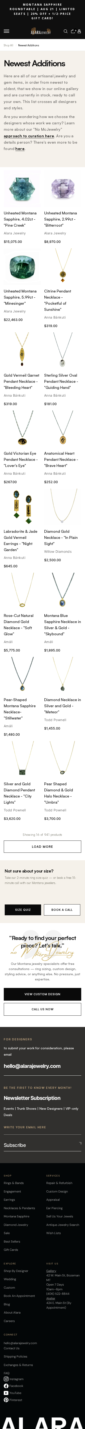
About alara (12, 1313)
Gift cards (11, 1250)
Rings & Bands (14, 1183)
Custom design (57, 1191)
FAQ (6, 1373)
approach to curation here (29, 136)
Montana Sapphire (16, 1216)
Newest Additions (28, 45)
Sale (7, 1233)
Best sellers (12, 1241)
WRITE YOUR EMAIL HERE (25, 1127)
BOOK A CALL (62, 910)
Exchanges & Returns (18, 1365)
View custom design (42, 994)
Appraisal (53, 1200)
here (20, 148)
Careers (9, 1321)
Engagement (12, 1191)
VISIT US (52, 1263)
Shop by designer (16, 1271)
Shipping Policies (15, 1356)
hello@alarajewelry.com (32, 1066)
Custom (9, 1288)
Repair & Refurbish (59, 1183)
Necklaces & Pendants (19, 1208)
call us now (43, 1009)
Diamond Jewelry (16, 1225)
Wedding (10, 1279)
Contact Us (12, 1348)
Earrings (9, 1200)
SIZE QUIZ (23, 910)
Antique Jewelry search (62, 1225)
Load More (42, 847)
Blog (7, 1304)
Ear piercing (54, 1208)
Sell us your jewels (59, 1216)
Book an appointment (19, 1296)
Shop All (8, 45)
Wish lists (53, 1233)
